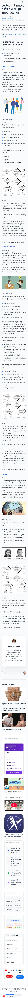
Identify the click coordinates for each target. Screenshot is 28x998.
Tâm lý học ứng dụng (14, 953)
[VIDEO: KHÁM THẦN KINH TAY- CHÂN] (14, 720)
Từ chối (18, 995)
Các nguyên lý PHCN (14, 940)
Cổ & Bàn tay (18, 901)
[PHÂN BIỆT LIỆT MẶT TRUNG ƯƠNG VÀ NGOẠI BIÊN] (14, 694)
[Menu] (25, 2)
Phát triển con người (14, 949)
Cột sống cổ (10, 897)
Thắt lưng (9, 905)
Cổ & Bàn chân (18, 909)
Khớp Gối (9, 909)
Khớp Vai (18, 897)
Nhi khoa (9, 927)
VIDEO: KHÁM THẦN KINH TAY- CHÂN (12, 729)
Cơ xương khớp (14, 920)
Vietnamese (9, 996)
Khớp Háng (18, 905)
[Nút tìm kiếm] (22, 738)
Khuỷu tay (9, 901)
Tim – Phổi (18, 924)
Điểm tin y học (14, 962)
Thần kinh (9, 924)
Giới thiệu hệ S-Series (14, 772)
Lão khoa (18, 927)
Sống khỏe (14, 958)
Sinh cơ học (14, 944)
